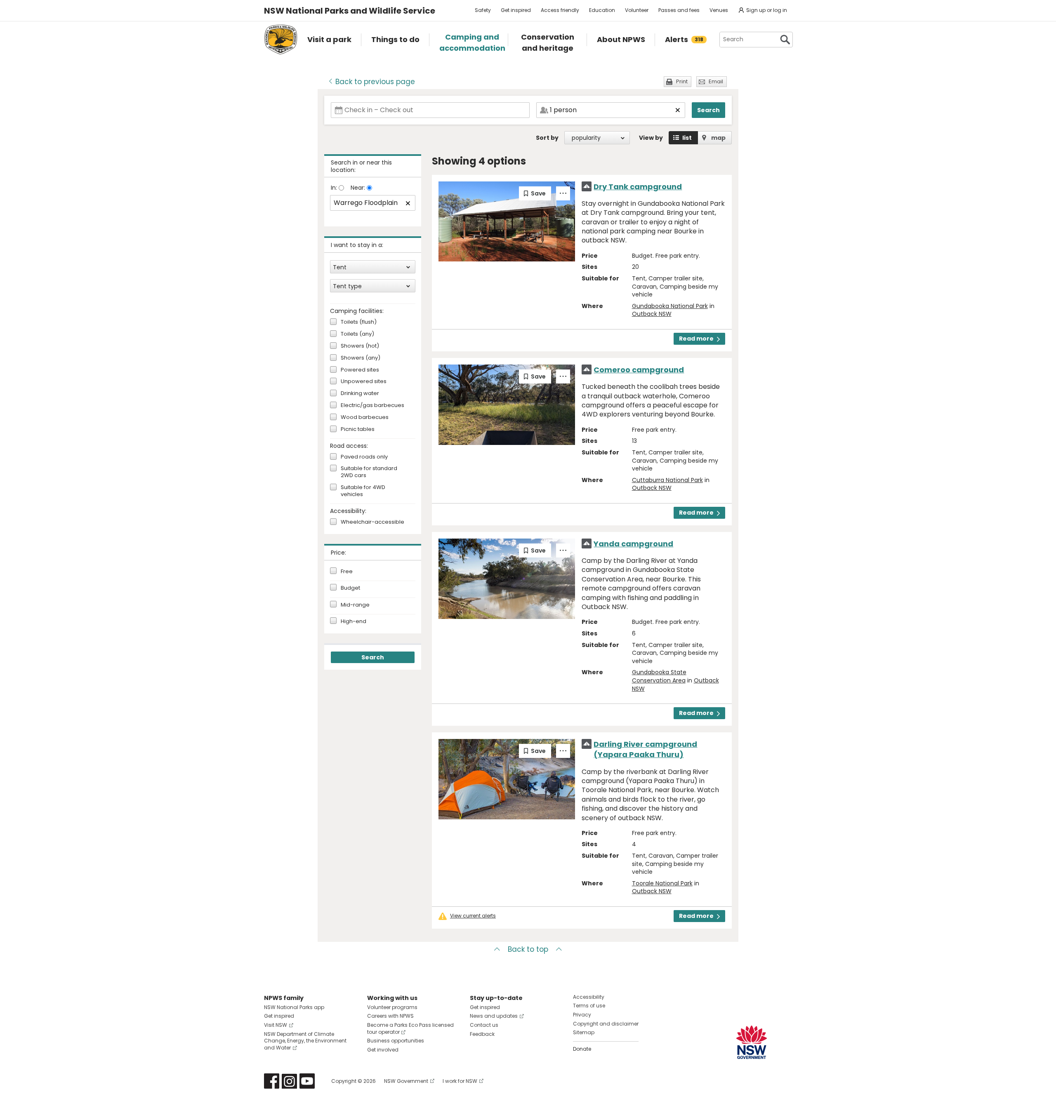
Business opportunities (395, 1040)
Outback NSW (652, 314)
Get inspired (516, 10)
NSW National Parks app (294, 1007)
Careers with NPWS (390, 1015)
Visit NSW (275, 1024)
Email (716, 81)
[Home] (280, 39)
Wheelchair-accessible (372, 522)
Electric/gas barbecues (372, 405)
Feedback (482, 1034)
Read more (696, 338)
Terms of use (589, 1005)
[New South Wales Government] (751, 1042)
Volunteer (636, 10)
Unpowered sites (364, 381)
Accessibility (588, 996)
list (687, 138)
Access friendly (560, 10)
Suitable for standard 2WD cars (369, 472)
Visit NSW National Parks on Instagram (289, 1081)
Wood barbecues (365, 417)
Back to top (528, 949)
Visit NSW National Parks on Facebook (271, 1081)
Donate (582, 1048)
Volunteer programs (392, 1007)
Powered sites (360, 370)
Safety (483, 10)
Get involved (382, 1049)
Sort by (547, 138)
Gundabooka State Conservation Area (659, 676)
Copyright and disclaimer (606, 1023)
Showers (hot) (360, 346)
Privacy (582, 1014)
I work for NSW (460, 1081)
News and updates (494, 1015)
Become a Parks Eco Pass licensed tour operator (410, 1028)
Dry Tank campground (638, 186)
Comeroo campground (639, 370)
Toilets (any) (357, 334)
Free (347, 571)
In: (335, 188)
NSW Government (406, 1081)
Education (602, 10)
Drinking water (360, 393)
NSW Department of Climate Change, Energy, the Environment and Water (305, 1041)
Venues (719, 10)
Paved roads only (364, 457)
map (718, 138)
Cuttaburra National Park (667, 480)
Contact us (484, 1024)
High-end (353, 621)
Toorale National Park (662, 883)
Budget (350, 588)
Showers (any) (360, 358)
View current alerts (473, 916)
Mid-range (355, 605)
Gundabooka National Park (670, 306)
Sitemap (583, 1032)
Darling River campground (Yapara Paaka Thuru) (645, 749)
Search (708, 110)
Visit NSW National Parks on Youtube (307, 1081)
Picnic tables (358, 429)
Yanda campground (633, 544)
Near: (359, 188)
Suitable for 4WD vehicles (363, 491)
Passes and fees (679, 10)
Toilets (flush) (359, 322)
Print (682, 81)
